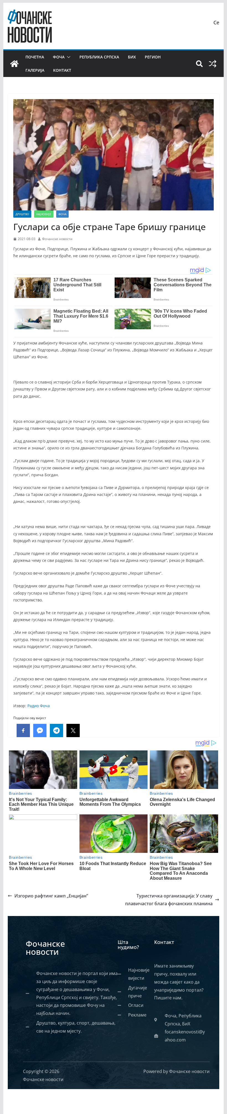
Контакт (62, 70)
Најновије (43, 214)
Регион (153, 57)
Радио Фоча (38, 705)
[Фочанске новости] (14, 63)
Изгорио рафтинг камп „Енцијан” (51, 896)
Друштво (22, 214)
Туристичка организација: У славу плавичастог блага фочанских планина (169, 900)
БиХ (132, 57)
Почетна (34, 57)
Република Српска (99, 57)
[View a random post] (212, 63)
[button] (68, 57)
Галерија (34, 70)
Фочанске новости (57, 238)
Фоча (59, 57)
